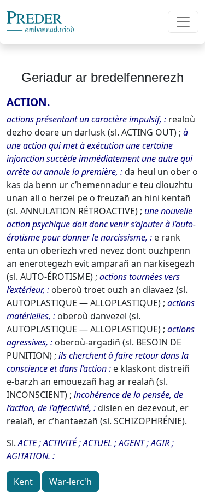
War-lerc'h (70, 482)
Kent (23, 482)
